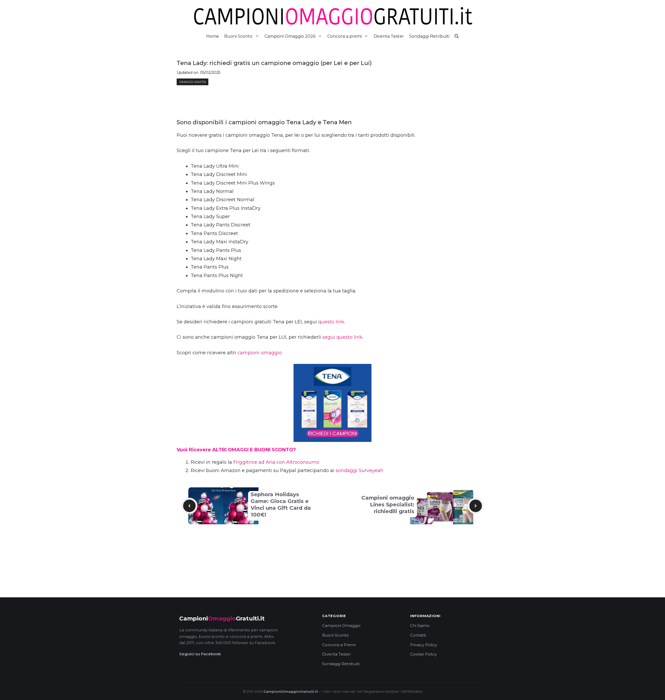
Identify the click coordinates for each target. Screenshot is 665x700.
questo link (331, 322)
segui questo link (342, 337)
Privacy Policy (423, 644)
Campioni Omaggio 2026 (289, 36)
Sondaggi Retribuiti (429, 36)
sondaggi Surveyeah (359, 470)
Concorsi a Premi (339, 644)
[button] (456, 36)
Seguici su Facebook (200, 653)
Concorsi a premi (344, 36)
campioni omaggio (259, 353)
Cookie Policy (423, 654)
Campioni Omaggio (341, 625)
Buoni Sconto (238, 36)
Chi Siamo (420, 625)
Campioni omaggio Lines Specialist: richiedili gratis (387, 504)
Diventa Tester (389, 36)
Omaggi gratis (192, 82)
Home (212, 36)
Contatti (418, 635)
